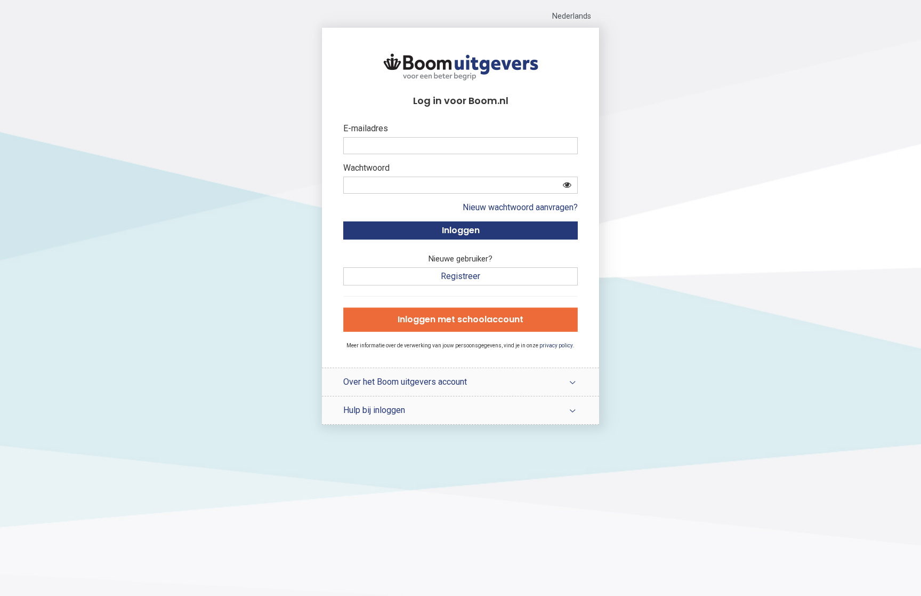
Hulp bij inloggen (374, 410)
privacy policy (556, 345)
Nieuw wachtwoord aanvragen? (520, 207)
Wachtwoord (366, 168)
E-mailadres (365, 128)
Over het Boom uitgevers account (405, 382)
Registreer (460, 276)
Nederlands (571, 16)
